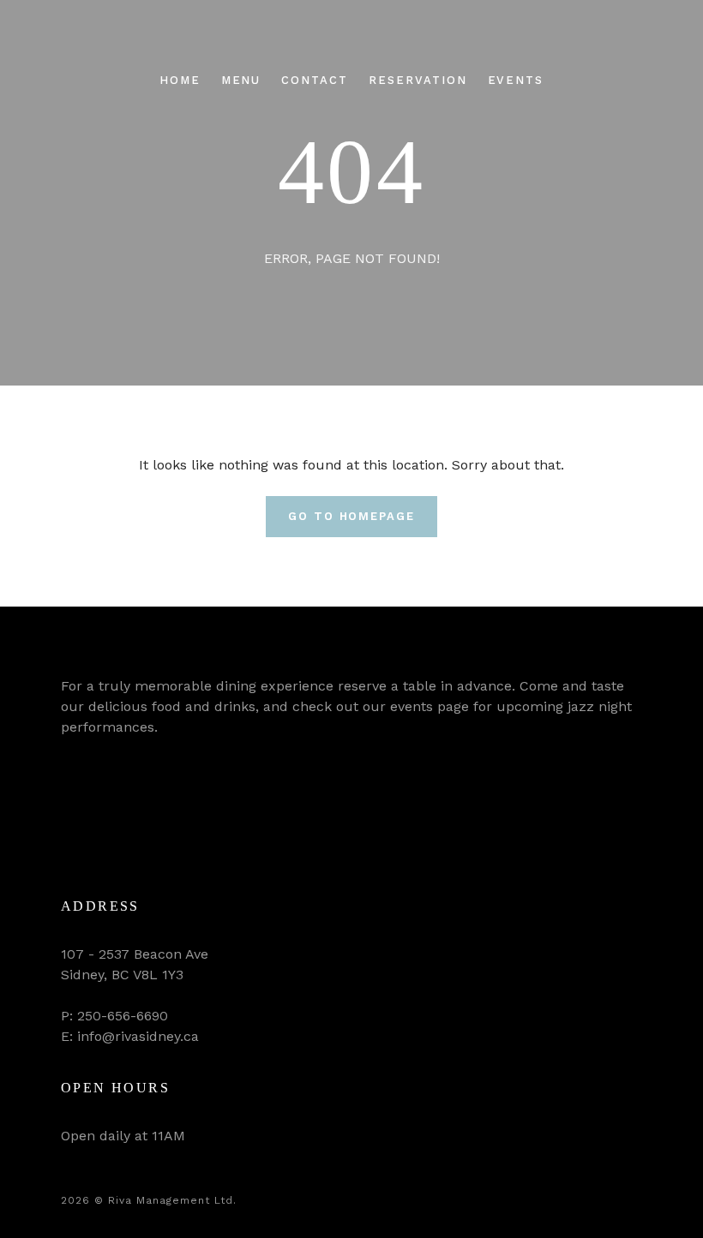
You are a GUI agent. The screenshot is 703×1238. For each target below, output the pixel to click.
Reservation (417, 80)
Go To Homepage (351, 516)
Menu (241, 80)
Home (180, 80)
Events (516, 80)
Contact (314, 80)
